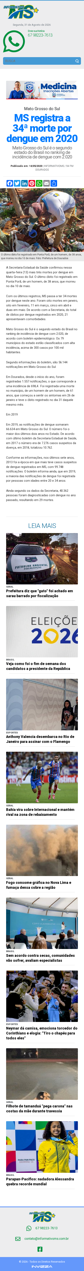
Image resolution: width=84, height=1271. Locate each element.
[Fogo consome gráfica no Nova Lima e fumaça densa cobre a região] (42, 850)
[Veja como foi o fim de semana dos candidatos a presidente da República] (42, 631)
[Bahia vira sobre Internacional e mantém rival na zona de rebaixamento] (42, 777)
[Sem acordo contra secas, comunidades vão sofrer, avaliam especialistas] (42, 923)
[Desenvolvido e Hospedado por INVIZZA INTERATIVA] (42, 1266)
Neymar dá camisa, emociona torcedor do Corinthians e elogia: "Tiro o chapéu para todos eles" (41, 1033)
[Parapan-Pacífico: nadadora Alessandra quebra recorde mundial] (42, 1147)
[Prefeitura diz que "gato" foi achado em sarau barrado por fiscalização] (42, 558)
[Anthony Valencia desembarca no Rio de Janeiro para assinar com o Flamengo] (42, 704)
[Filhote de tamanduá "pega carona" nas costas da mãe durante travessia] (42, 1074)
